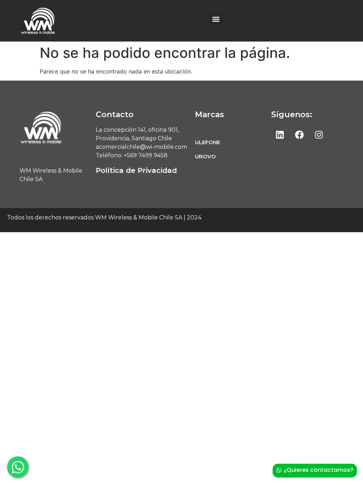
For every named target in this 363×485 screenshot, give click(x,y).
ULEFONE (207, 142)
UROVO (205, 156)
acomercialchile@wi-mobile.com (142, 146)
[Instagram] (319, 134)
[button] (216, 19)
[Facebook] (299, 134)
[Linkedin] (280, 134)
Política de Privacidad (136, 170)
